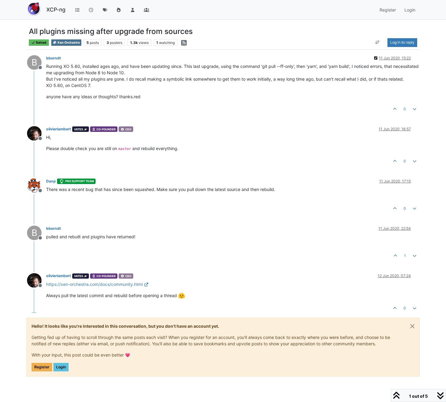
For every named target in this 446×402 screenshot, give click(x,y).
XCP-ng (56, 9)
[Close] (412, 326)
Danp (51, 181)
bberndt (53, 58)
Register (41, 367)
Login (61, 367)
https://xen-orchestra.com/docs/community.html (94, 284)
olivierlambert (58, 129)
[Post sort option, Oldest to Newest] (378, 42)
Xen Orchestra (68, 43)
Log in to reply (402, 42)
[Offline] (36, 133)
